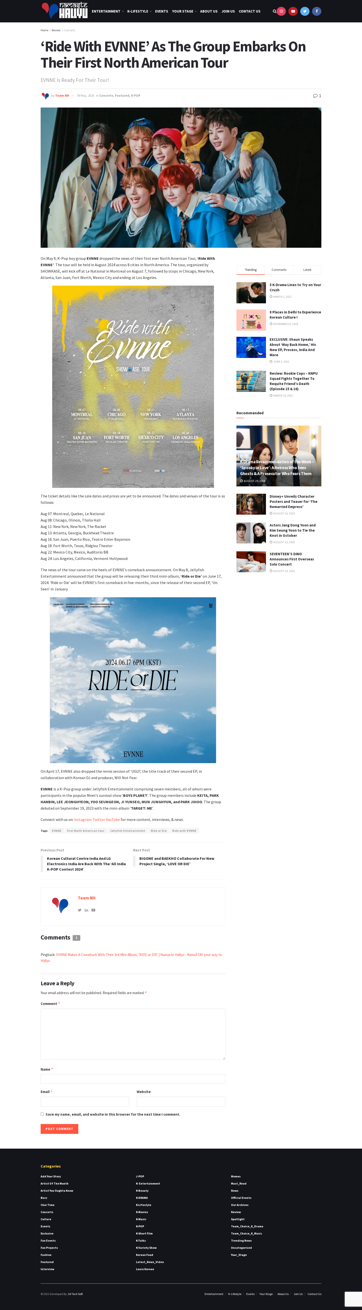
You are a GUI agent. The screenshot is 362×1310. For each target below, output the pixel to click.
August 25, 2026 (284, 542)
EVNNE (57, 830)
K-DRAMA (142, 1198)
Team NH (62, 95)
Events (161, 11)
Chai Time (47, 1205)
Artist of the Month (54, 1183)
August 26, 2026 (284, 513)
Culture (46, 1219)
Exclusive (47, 1233)
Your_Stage (239, 1255)
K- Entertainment (148, 1183)
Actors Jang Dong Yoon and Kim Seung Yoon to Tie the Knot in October (293, 530)
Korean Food (144, 1255)
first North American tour (85, 830)
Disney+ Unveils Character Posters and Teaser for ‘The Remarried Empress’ (293, 501)
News (234, 1190)
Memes (236, 1176)
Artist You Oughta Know (57, 1190)
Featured (122, 95)
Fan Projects (49, 1247)
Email (47, 1091)
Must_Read (239, 1183)
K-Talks (141, 1240)
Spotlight (238, 1219)
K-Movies (142, 1212)
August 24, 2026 (284, 571)
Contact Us (250, 11)
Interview (47, 1269)
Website (144, 1091)
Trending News (241, 1240)
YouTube (113, 819)
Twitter (99, 819)
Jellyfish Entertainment (127, 830)
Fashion (46, 1255)
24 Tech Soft (75, 1294)
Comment (50, 1003)
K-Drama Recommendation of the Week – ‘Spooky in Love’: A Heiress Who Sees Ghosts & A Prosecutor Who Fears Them (277, 467)
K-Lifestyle (137, 11)
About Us (209, 11)
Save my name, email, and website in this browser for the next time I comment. (113, 1114)
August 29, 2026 (254, 481)
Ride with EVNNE (184, 830)
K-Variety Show (146, 1247)
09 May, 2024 (85, 95)
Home (44, 30)
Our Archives (239, 1205)
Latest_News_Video (150, 1262)
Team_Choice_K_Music (246, 1233)
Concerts (69, 30)
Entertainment (106, 11)
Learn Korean (145, 1269)
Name (47, 1069)
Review (56, 30)
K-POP (135, 95)
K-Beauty (142, 1190)
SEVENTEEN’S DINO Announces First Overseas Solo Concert (292, 559)
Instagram (83, 819)
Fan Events (48, 1240)
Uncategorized (241, 1247)
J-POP (140, 1176)
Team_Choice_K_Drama (247, 1226)
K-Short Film (144, 1233)
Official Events (241, 1198)
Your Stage (182, 11)
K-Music (141, 1219)
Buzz (44, 1198)
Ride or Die (159, 830)
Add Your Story (51, 1176)
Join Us (228, 11)
